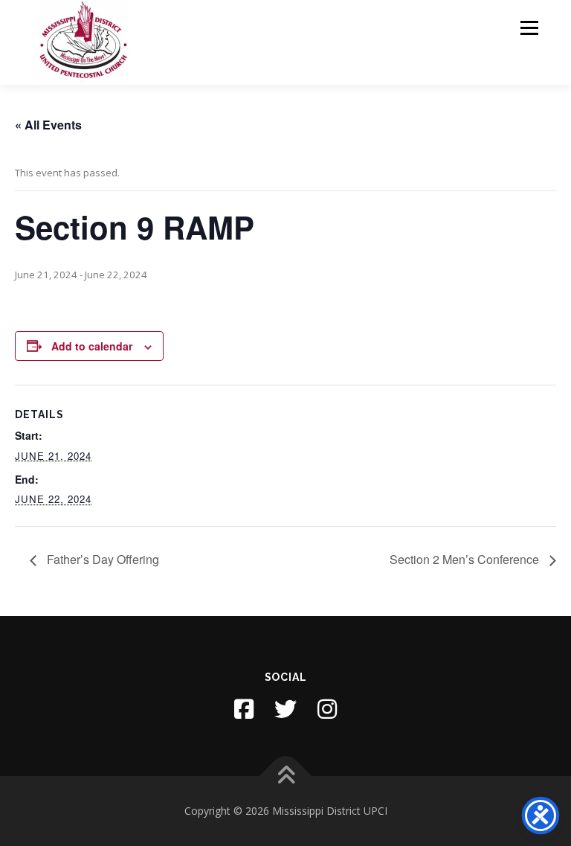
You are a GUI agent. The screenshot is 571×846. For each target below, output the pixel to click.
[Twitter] (285, 709)
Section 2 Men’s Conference (466, 559)
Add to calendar (91, 346)
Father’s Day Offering (101, 559)
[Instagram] (327, 709)
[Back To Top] (285, 776)
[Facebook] (244, 709)
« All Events (48, 124)
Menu (529, 27)
